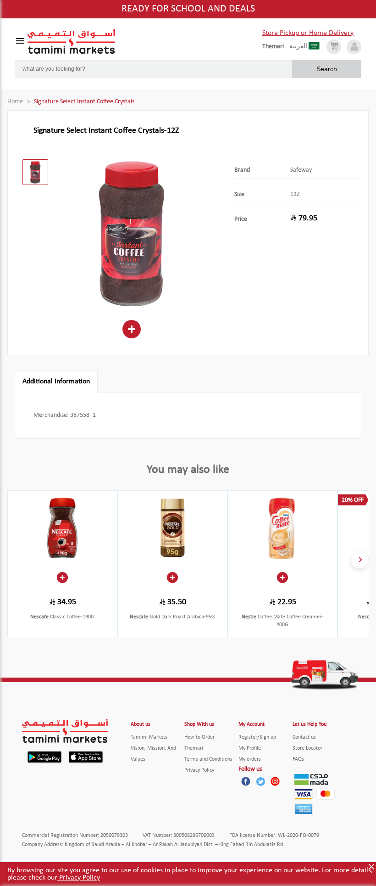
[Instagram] (275, 781)
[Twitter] (260, 781)
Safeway (301, 170)
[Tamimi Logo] (72, 41)
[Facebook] (245, 781)
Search (326, 69)
